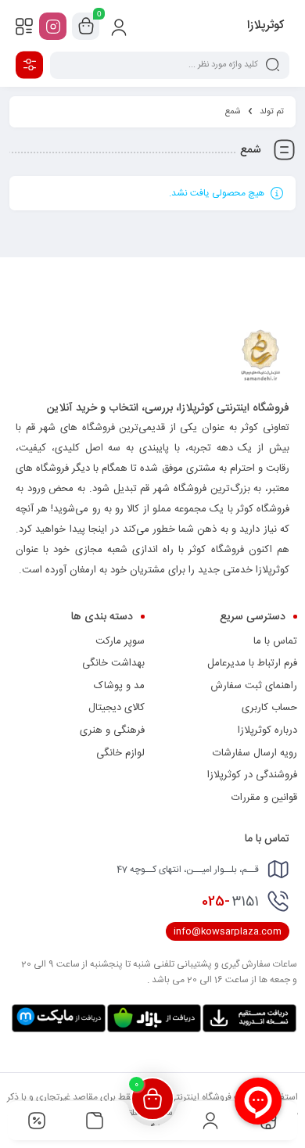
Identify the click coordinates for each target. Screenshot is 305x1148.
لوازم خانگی (120, 753)
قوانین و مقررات (264, 797)
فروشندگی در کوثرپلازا (252, 775)
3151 (230, 902)
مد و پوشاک (119, 685)
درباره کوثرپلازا (267, 730)
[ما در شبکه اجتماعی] (52, 26)
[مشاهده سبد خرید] (86, 26)
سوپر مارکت (120, 641)
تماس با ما (275, 641)
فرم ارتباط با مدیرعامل (252, 663)
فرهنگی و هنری (112, 730)
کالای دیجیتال (116, 707)
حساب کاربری (269, 707)
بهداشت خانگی (113, 663)
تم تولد (272, 112)
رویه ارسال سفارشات (255, 753)
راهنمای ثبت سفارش (253, 685)
